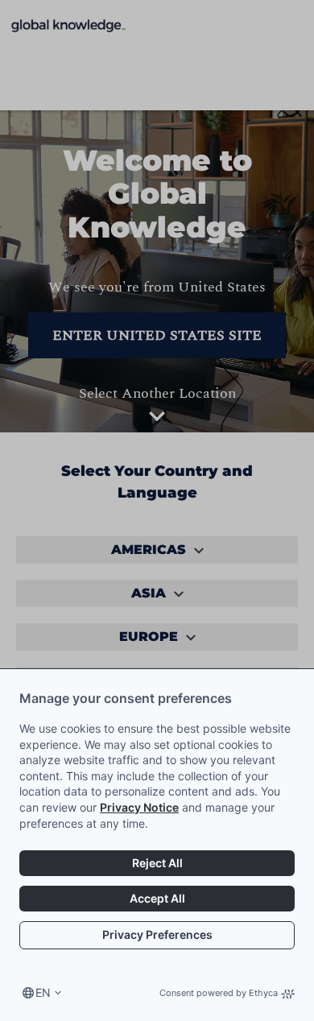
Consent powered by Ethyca (218, 992)
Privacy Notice (139, 807)
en (43, 992)
